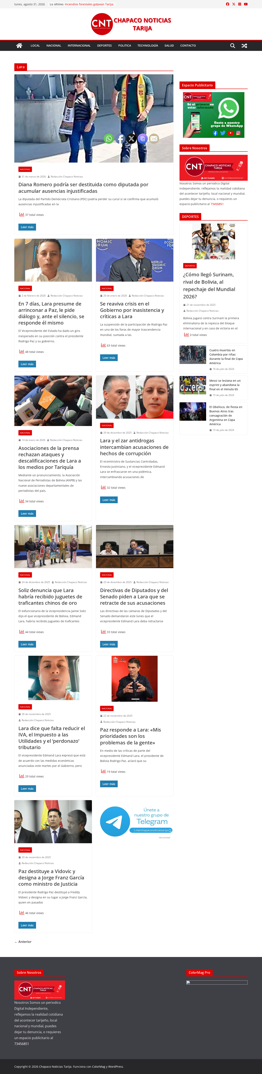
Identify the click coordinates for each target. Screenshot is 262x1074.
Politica (124, 45)
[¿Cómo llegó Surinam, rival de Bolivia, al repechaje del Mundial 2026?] (214, 241)
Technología (148, 45)
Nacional (53, 45)
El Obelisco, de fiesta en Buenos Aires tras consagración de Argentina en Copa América (225, 415)
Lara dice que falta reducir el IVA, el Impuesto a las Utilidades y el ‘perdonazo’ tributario (51, 738)
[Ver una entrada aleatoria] (244, 45)
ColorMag (98, 1066)
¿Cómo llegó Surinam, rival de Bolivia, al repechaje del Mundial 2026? (209, 285)
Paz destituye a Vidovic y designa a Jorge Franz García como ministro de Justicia (51, 877)
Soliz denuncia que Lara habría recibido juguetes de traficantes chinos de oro (50, 596)
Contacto (188, 45)
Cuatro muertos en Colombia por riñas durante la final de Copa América (226, 356)
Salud (169, 45)
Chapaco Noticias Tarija (55, 1066)
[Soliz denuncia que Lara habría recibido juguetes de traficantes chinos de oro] (53, 546)
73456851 (217, 204)
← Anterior (23, 941)
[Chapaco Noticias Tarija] (19, 45)
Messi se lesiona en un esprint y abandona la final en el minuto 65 (225, 385)
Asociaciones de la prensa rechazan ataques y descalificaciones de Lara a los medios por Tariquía (49, 458)
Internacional (79, 45)
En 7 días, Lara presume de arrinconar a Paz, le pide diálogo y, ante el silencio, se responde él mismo (51, 313)
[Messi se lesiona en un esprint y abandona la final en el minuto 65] (193, 388)
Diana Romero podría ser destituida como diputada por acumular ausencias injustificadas (83, 187)
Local (35, 45)
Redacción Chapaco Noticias (67, 176)
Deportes (104, 45)
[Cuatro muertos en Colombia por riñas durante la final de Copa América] (193, 360)
